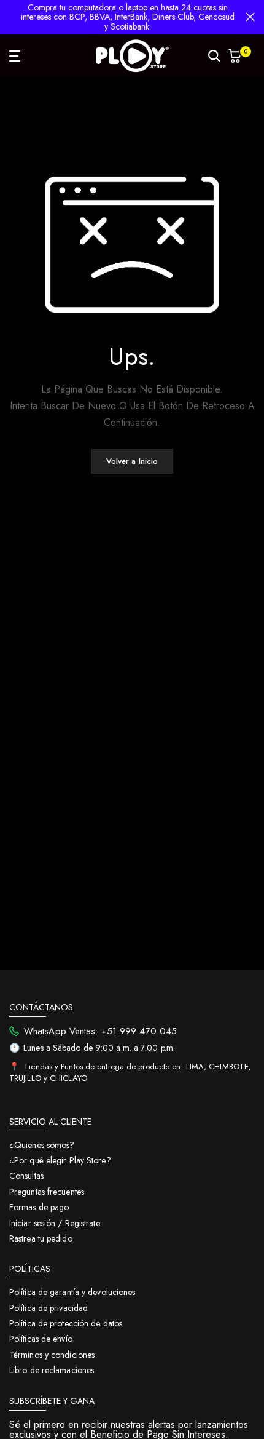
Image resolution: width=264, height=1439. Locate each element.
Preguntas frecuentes (46, 1192)
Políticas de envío (40, 1339)
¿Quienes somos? (42, 1145)
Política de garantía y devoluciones (72, 1292)
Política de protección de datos (65, 1323)
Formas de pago (39, 1207)
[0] (235, 56)
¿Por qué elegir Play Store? (60, 1160)
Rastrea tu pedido (40, 1238)
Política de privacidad (48, 1308)
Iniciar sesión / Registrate (54, 1223)
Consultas (26, 1176)
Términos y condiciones (52, 1355)
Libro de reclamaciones (51, 1370)
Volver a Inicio (132, 461)
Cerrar (250, 17)
